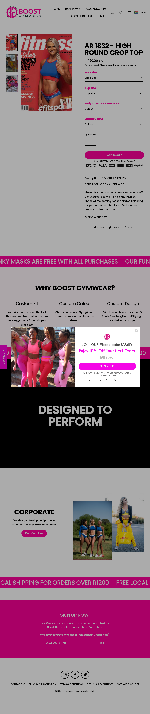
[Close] (136, 330)
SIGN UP (107, 366)
